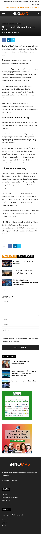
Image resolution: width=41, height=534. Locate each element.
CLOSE (37, 12)
